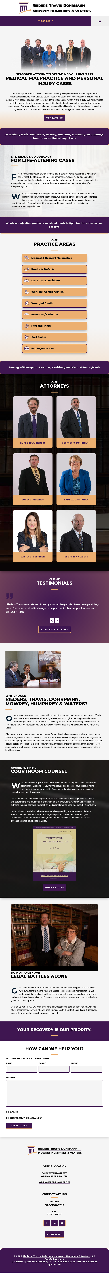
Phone (74, 1063)
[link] (54, 8)
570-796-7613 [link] (45, 21)
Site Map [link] (32, 1262)
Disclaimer (12, 1112)
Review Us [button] (54, 1234)
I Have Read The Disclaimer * (26, 1118)
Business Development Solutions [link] (77, 1262)
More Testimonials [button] (55, 629)
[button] (100, 21)
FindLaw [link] (56, 1264)
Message (11, 1077)
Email (42, 1063)
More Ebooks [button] (54, 887)
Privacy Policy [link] (47, 1262)
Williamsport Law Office (54, 1182)
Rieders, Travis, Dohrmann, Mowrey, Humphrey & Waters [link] (56, 1256)
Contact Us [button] (54, 118)
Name (9, 1063)
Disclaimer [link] (18, 1262)
